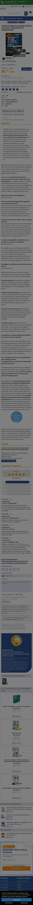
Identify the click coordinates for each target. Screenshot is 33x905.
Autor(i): (3, 65)
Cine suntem (4, 881)
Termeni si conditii (22, 881)
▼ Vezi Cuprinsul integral (9, 461)
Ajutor (21, 111)
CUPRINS (4, 444)
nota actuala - (16, 86)
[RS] (3, 9)
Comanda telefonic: (7, 114)
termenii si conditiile (11, 619)
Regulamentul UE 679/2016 (19, 865)
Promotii (7, 18)
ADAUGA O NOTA (7, 566)
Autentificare (27, 6)
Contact (19, 887)
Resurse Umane (7, 628)
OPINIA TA (5, 579)
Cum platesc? (4, 887)
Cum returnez (4, 890)
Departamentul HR (19, 628)
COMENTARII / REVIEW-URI (11, 466)
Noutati (13, 18)
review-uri (4, 92)
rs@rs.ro (4, 668)
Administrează (9, 902)
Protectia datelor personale (10, 625)
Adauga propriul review (24, 92)
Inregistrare (16, 6)
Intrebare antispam (7, 594)
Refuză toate (24, 902)
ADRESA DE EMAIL (7, 573)
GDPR (22, 625)
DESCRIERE (5, 123)
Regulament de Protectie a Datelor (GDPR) (13, 895)
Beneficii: (4, 118)
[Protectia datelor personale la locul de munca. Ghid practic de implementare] (16, 57)
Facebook (20, 884)
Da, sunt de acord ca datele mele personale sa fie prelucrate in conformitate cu (17, 865)
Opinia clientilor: (6, 86)
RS (6, 22)
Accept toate (16, 899)
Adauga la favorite (9, 111)
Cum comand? (4, 884)
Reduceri (20, 18)
